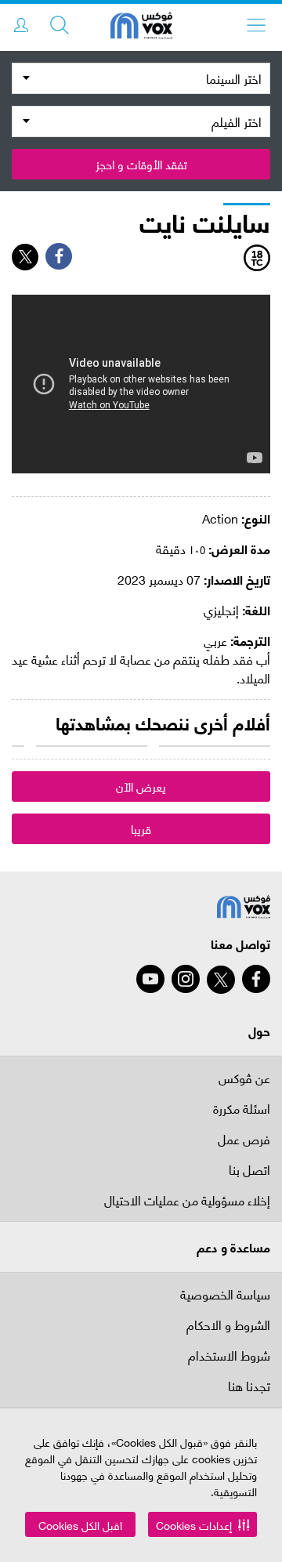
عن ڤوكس (244, 1077)
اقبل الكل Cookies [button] (80, 1524)
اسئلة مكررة (241, 1109)
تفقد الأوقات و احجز (141, 164)
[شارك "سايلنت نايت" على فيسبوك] (58, 256)
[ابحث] (59, 25)
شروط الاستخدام (229, 1356)
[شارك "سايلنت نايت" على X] (25, 257)
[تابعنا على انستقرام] (186, 979)
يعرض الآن (141, 786)
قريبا (141, 828)
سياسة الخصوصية (225, 1293)
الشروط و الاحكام (228, 1325)
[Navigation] (256, 25)
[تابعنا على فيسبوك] (256, 979)
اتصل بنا (249, 1170)
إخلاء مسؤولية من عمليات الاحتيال (187, 1201)
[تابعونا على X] (221, 980)
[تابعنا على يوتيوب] (150, 979)
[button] (202, 1524)
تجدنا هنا (249, 1386)
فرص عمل (244, 1140)
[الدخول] (21, 25)
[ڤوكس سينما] (141, 27)
